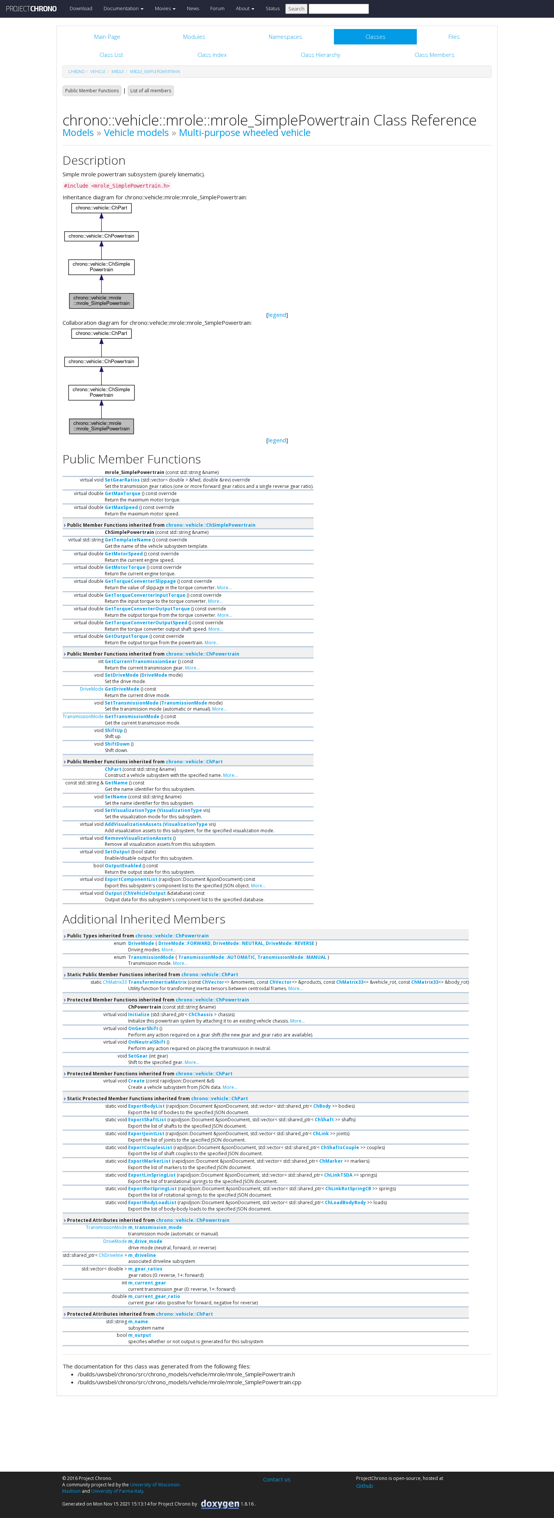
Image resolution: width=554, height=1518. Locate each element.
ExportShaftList (147, 1119)
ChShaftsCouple (340, 1147)
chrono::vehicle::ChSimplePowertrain (211, 525)
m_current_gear (147, 1283)
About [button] (243, 8)
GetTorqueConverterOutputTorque (147, 608)
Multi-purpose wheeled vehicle (245, 132)
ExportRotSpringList (152, 1188)
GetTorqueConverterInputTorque (145, 595)
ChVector (213, 982)
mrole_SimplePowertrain (155, 71)
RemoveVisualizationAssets (138, 838)
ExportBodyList (146, 1106)
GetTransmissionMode (132, 716)
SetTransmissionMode (132, 703)
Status (273, 8)
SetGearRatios (122, 480)
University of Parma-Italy (117, 1491)
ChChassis (200, 1014)
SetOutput (117, 851)
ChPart (113, 769)
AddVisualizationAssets (133, 824)
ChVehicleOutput (145, 893)
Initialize (139, 1014)
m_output (139, 1335)
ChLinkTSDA (338, 1175)
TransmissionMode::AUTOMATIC (216, 957)
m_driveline (142, 1255)
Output (113, 893)
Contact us (277, 1479)
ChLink (321, 1133)
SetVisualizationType (130, 810)
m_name (138, 1321)
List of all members (150, 90)
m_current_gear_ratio (154, 1296)
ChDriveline (111, 1255)
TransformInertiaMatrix (157, 982)
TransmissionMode (184, 703)
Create (136, 1081)
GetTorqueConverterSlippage (140, 581)
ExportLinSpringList (152, 1175)
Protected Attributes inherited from (148, 1220)
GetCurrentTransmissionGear (141, 661)
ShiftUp (114, 730)
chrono (76, 71)
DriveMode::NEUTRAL (238, 943)
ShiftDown (117, 744)
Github (364, 1485)
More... (224, 587)
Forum (217, 8)
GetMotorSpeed (124, 553)
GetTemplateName (128, 540)
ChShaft (324, 1119)
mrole (118, 71)
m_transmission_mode (155, 1227)
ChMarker (331, 1161)
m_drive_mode (145, 1241)
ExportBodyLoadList (152, 1202)
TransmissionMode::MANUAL (291, 957)
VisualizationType (180, 810)
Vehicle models (136, 132)
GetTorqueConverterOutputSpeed (146, 622)
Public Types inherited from (137, 936)
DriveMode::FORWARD (184, 943)
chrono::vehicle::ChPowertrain (202, 654)
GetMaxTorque (123, 493)
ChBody (322, 1106)
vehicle (98, 71)
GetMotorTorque (125, 567)
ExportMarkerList (149, 1161)
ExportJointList (146, 1133)
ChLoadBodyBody (345, 1202)
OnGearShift (143, 1028)
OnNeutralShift (146, 1042)
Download (81, 8)
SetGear (138, 1056)
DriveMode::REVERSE (290, 943)
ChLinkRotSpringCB (348, 1188)
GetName (116, 783)
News (193, 8)
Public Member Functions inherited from (161, 525)
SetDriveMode (122, 675)
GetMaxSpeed (121, 507)
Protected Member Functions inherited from (157, 1000)
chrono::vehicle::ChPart (194, 761)
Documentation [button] (122, 8)
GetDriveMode (122, 689)
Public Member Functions (92, 90)
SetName (116, 796)
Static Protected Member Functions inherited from (157, 1098)
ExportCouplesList (150, 1147)
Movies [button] (163, 8)
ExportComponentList (131, 879)
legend (277, 314)
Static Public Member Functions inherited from (152, 974)
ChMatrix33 (115, 982)
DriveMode (154, 675)
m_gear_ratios (145, 1269)
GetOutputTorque (126, 636)
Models (78, 132)
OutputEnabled (123, 865)
